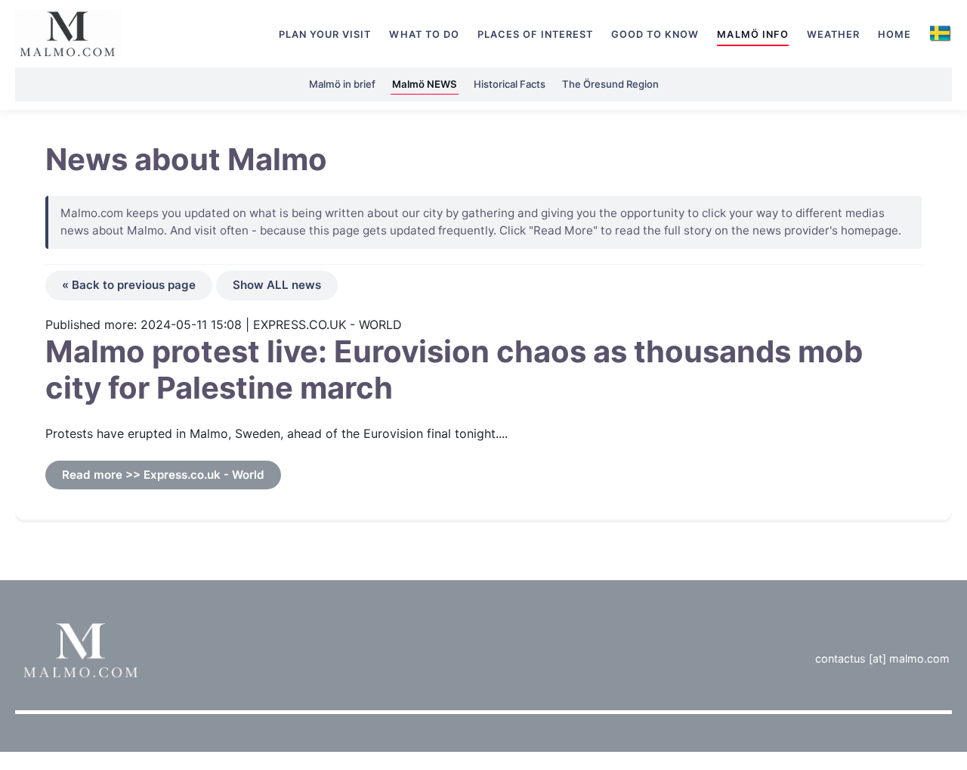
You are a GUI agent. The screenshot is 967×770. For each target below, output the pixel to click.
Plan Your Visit (325, 34)
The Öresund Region (610, 84)
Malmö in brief (342, 84)
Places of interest (535, 34)
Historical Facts (509, 84)
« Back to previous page (129, 285)
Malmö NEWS (424, 84)
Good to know (655, 34)
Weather (833, 34)
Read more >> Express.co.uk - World (163, 474)
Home (894, 34)
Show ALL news (277, 285)
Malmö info (752, 34)
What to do (424, 34)
